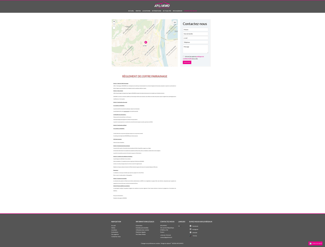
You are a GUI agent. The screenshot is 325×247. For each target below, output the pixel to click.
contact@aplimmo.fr (166, 237)
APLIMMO (163, 225)
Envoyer (187, 62)
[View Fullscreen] (114, 28)
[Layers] (175, 22)
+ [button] (114, 21)
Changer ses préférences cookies (150, 243)
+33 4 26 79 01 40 (165, 235)
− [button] (114, 24)
